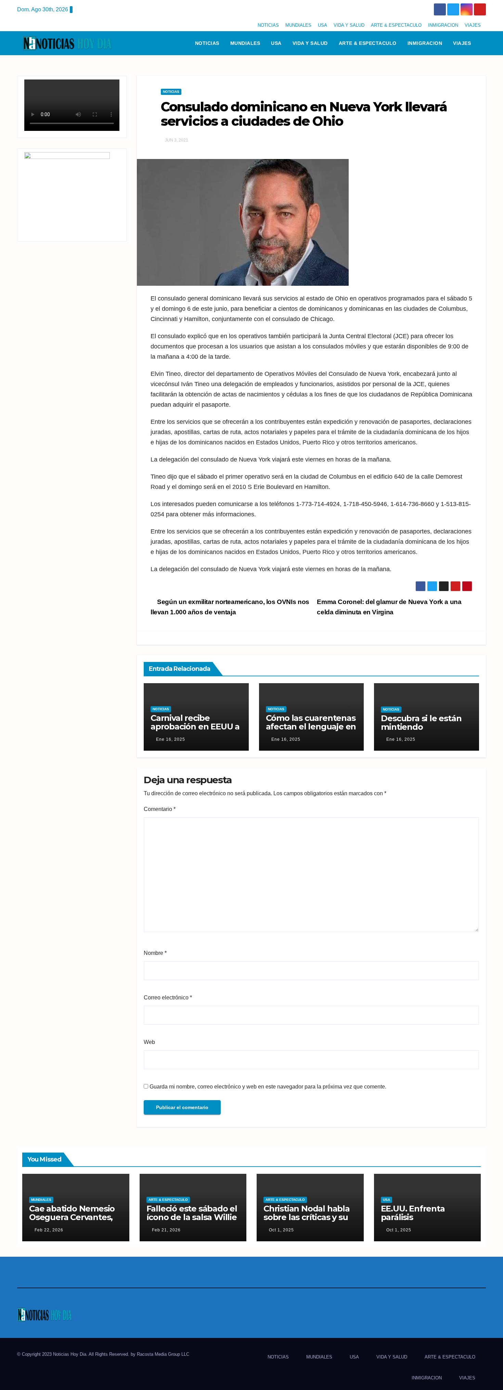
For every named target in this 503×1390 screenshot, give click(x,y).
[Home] (181, 43)
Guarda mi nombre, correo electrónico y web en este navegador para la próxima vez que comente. (268, 1087)
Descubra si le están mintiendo (421, 722)
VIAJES (473, 25)
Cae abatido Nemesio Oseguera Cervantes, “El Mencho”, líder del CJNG (72, 1221)
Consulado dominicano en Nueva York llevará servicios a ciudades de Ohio (304, 114)
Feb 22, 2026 (49, 1230)
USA (322, 25)
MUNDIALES (298, 25)
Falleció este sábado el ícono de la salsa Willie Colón (191, 1217)
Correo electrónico (168, 997)
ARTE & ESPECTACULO (396, 25)
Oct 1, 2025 (281, 1230)
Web (149, 1042)
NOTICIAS (268, 25)
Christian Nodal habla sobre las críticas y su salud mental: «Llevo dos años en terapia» (306, 1221)
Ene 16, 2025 (170, 739)
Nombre (155, 953)
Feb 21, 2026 (166, 1230)
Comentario (160, 809)
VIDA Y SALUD (349, 25)
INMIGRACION (443, 25)
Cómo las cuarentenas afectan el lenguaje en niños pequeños (311, 726)
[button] (484, 43)
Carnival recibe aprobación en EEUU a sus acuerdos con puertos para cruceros (195, 731)
